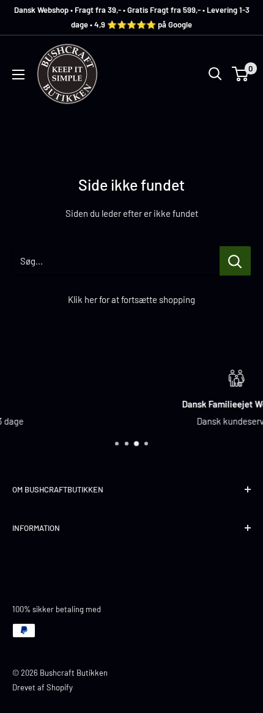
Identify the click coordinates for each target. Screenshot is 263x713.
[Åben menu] (18, 74)
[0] (240, 74)
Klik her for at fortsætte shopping (131, 299)
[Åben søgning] (215, 74)
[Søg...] (235, 261)
